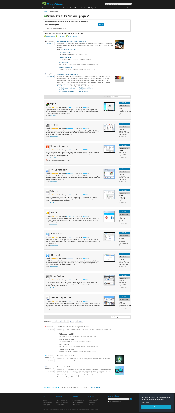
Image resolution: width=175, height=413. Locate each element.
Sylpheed (54, 191)
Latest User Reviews (61, 400)
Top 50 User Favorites (62, 402)
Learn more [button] (145, 402)
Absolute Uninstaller (59, 146)
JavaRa (53, 212)
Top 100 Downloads (77, 402)
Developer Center (92, 400)
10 (76, 321)
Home (45, 11)
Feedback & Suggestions (95, 399)
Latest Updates (76, 404)
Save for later (124, 115)
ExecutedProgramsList (60, 297)
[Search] (130, 4)
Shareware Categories (78, 400)
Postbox (54, 125)
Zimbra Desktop (57, 276)
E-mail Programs (72, 36)
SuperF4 (53, 103)
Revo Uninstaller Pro (59, 170)
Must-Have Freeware (61, 406)
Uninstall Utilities (50, 36)
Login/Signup (91, 402)
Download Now (124, 105)
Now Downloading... (77, 406)
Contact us (45, 400)
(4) (73, 128)
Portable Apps (60, 404)
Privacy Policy (46, 404)
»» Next (80, 321)
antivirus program (95, 387)
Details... (124, 102)
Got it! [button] (156, 407)
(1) (73, 150)
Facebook (91, 406)
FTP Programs (61, 36)
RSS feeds (91, 404)
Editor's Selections (61, 399)
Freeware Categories (77, 399)
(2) (73, 107)
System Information (54, 309)
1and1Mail (55, 255)
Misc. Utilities (53, 115)
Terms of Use (46, 406)
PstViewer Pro (56, 233)
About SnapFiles (47, 402)
